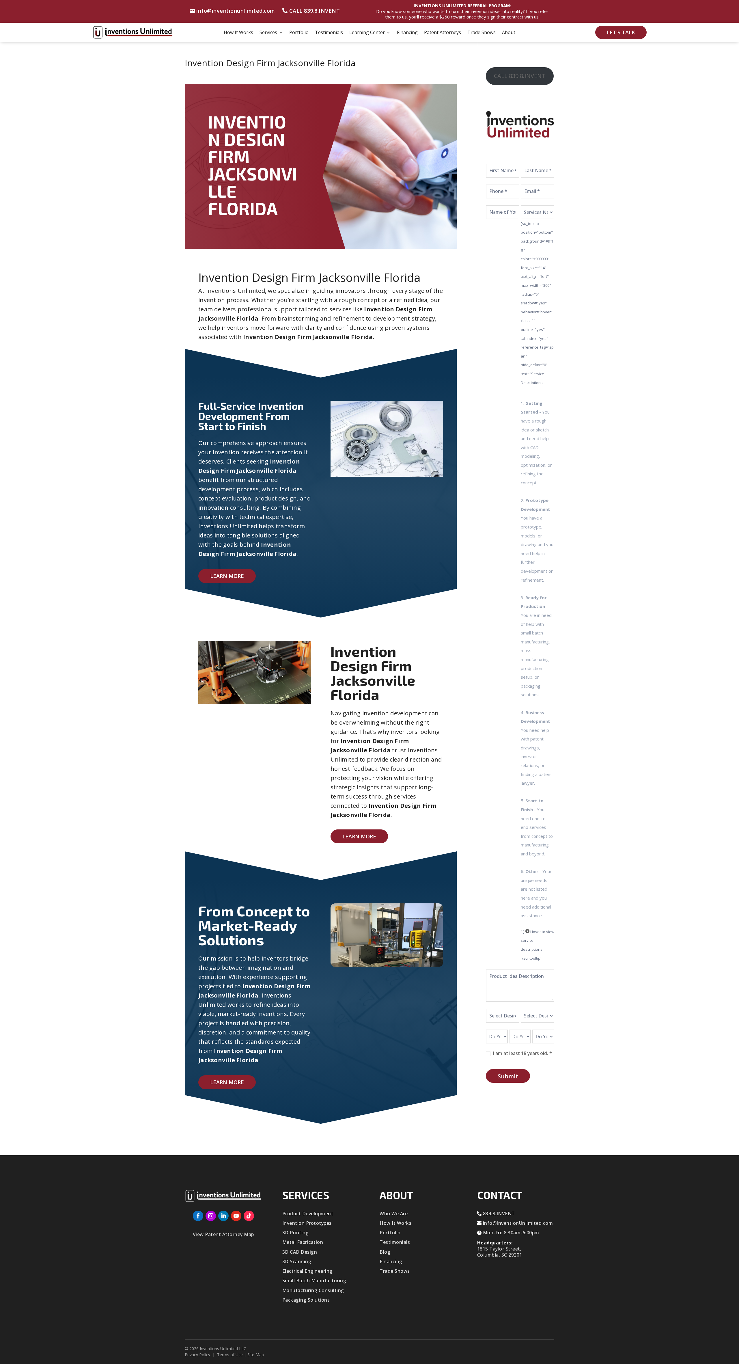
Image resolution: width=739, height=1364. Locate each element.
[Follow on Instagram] (211, 1216)
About (508, 33)
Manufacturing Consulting (313, 1290)
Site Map (255, 1354)
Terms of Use (230, 1354)
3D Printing (295, 1232)
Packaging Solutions (306, 1300)
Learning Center (367, 33)
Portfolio (299, 33)
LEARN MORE (227, 575)
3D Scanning (296, 1261)
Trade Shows (481, 33)
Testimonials (329, 33)
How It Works (238, 33)
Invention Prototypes (307, 1223)
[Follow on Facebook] (198, 1216)
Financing (407, 33)
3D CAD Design (299, 1252)
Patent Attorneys (442, 33)
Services (268, 33)
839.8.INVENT (499, 1213)
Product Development (307, 1213)
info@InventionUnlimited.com (518, 1223)
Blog (385, 1252)
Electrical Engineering (307, 1271)
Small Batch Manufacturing (314, 1280)
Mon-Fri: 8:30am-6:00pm (511, 1232)
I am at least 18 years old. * (522, 1053)
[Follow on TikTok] (249, 1216)
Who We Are (394, 1213)
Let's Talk (621, 32)
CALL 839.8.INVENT (314, 10)
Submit (508, 1076)
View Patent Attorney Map (223, 1234)
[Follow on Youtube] (236, 1216)
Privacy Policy (197, 1354)
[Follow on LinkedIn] (223, 1216)
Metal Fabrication (302, 1242)
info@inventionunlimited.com (235, 10)
